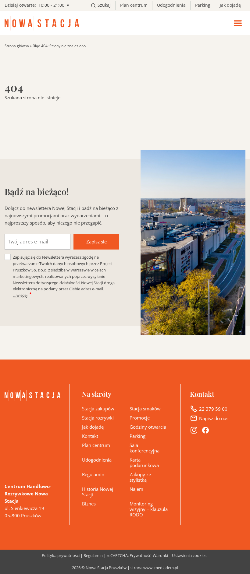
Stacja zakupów (98, 409)
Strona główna (17, 45)
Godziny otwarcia (148, 427)
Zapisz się (96, 242)
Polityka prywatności (61, 556)
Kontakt (90, 436)
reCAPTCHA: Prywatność (129, 556)
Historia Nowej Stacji (97, 492)
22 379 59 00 (213, 409)
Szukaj (104, 5)
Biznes (89, 504)
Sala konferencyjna (144, 448)
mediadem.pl (166, 567)
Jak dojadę (230, 5)
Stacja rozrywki (98, 418)
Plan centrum (134, 5)
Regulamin (93, 474)
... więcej (20, 295)
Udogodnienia (171, 5)
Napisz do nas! (214, 418)
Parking (202, 5)
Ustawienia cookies (189, 555)
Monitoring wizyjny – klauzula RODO (149, 509)
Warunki (160, 556)
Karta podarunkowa (144, 462)
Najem (136, 489)
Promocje (140, 418)
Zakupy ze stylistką (140, 477)
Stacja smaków (145, 409)
